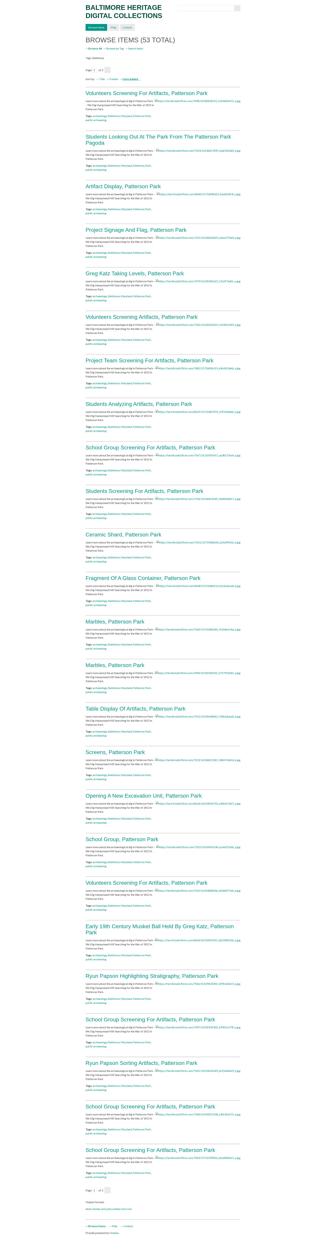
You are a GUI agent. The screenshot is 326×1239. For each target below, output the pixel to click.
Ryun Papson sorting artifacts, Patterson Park (141, 1063)
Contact (127, 27)
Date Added (131, 79)
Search (237, 8)
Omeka (114, 1232)
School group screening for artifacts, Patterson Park (150, 447)
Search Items (135, 48)
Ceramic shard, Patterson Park (123, 535)
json (109, 1208)
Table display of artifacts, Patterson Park (135, 709)
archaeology (100, 115)
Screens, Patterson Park (115, 752)
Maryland (126, 115)
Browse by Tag (115, 48)
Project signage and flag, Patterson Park (136, 230)
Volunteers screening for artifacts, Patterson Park (146, 93)
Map (113, 27)
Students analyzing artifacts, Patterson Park (139, 404)
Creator (113, 79)
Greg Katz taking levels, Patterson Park (135, 273)
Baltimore (114, 115)
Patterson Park (142, 115)
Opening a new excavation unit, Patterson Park (144, 796)
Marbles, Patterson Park (115, 622)
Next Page (107, 70)
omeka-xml (119, 1208)
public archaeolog (96, 120)
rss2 (129, 1208)
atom (89, 1208)
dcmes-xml (99, 1208)
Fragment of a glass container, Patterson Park (143, 578)
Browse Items (96, 27)
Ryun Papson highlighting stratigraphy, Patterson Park (152, 976)
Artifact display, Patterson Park (123, 186)
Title (102, 79)
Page (89, 70)
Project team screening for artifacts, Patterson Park (149, 360)
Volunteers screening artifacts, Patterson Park (142, 317)
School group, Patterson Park (122, 839)
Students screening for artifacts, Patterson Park (144, 491)
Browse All (95, 48)
